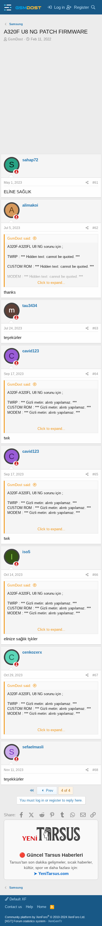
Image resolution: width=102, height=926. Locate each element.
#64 (95, 374)
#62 (95, 228)
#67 (95, 675)
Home (41, 907)
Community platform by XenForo (45, 917)
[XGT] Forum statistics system (33, 921)
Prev (49, 790)
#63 (95, 328)
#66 (95, 575)
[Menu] (7, 6)
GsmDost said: (19, 238)
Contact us (13, 907)
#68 (95, 770)
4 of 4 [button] (65, 790)
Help (29, 907)
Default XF (17, 899)
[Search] (93, 7)
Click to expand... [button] (51, 283)
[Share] (87, 183)
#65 (95, 474)
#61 (95, 182)
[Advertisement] (51, 100)
